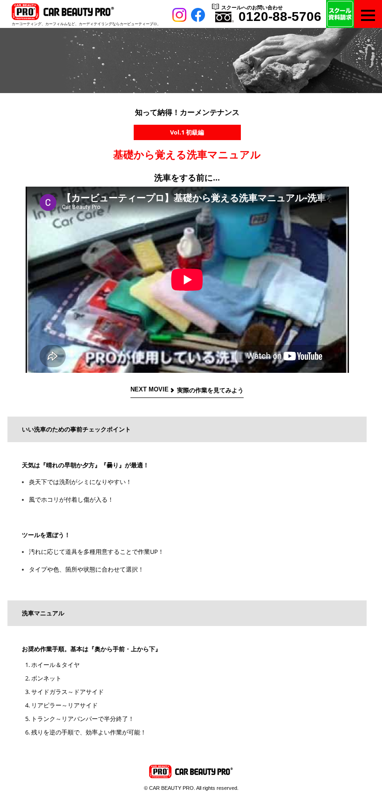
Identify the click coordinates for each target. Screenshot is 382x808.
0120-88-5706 (280, 16)
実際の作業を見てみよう (210, 390)
